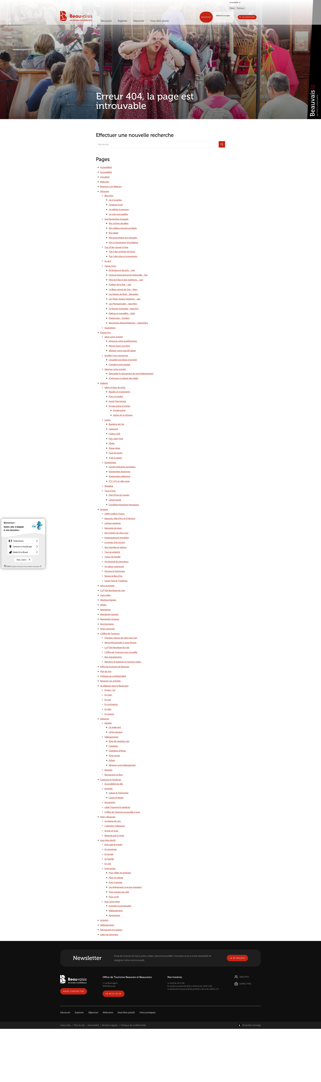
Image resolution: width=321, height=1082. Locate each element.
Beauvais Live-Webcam (111, 186)
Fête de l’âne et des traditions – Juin (126, 279)
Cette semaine (115, 732)
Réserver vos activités (110, 680)
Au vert (107, 261)
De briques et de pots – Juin (122, 270)
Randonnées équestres (119, 471)
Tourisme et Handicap (110, 779)
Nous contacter (107, 628)
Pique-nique (114, 448)
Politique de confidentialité (113, 676)
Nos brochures (107, 624)
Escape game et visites (119, 406)
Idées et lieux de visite (114, 387)
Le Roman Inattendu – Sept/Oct (124, 308)
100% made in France (114, 513)
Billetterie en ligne (223, 15)
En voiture (109, 714)
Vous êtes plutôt (108, 840)
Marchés (108, 769)
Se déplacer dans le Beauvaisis (114, 685)
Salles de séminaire (109, 934)
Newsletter (105, 609)
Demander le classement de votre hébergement (131, 373)
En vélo (107, 709)
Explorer (104, 383)
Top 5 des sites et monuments (123, 256)
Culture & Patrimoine (118, 792)
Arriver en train (111, 830)
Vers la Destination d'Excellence (123, 242)
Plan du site (105, 671)
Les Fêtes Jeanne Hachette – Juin (124, 298)
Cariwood (113, 428)
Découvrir (106, 20)
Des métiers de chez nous (116, 532)
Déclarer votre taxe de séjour (122, 350)
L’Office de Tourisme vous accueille (120, 652)
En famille (109, 858)
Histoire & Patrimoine (114, 571)
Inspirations (109, 327)
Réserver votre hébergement (122, 765)
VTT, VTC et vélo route (119, 481)
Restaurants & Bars (113, 774)
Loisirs (107, 419)
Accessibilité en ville (113, 783)
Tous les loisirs (116, 452)
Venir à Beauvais (107, 816)
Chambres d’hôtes (117, 750)
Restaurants (114, 915)
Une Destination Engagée (116, 219)
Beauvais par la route (114, 835)
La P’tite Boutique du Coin (112, 590)
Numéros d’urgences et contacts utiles (122, 661)
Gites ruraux (114, 755)
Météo (103, 604)
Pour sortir (114, 896)
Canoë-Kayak (115, 499)
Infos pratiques (107, 585)
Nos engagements (113, 657)
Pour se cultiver (116, 877)
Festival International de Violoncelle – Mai (128, 275)
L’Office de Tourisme (109, 633)
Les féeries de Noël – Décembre (123, 294)
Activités (108, 788)
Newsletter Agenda (109, 614)
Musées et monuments (119, 391)
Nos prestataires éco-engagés (123, 237)
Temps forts (110, 266)
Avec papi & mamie (113, 844)
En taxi (107, 699)
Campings (113, 746)
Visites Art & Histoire (123, 415)
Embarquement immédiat (116, 537)
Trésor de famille (112, 556)
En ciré (107, 863)
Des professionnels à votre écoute (120, 642)
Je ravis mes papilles (118, 214)
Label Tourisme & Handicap (117, 807)
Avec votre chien (112, 901)
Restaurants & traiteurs (111, 929)
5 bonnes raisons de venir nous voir (120, 637)
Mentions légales (108, 599)
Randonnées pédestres (119, 476)
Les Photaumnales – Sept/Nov (123, 303)
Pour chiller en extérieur (120, 872)
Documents (109, 802)
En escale (108, 854)
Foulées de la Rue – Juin (120, 284)
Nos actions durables (118, 223)
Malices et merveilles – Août (122, 313)
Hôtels (112, 760)
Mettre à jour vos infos (119, 345)
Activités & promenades (120, 905)
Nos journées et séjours (115, 547)
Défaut (232, 8)
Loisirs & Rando (116, 797)
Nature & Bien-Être (113, 576)
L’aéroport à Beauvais (114, 825)
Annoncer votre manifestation (123, 341)
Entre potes (109, 868)
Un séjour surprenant (114, 566)
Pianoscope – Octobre (119, 318)
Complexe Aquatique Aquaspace (124, 504)
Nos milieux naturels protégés (123, 228)
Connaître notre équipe (119, 364)
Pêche (111, 443)
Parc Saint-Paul (116, 438)
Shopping (108, 486)
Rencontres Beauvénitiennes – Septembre (128, 322)
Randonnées (110, 462)
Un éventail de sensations (116, 561)
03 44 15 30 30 (114, 993)
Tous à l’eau (110, 490)
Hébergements (111, 736)
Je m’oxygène (115, 199)
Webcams (104, 181)
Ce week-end (115, 727)
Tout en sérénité (112, 552)
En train (108, 694)
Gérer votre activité (113, 336)
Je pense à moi (116, 204)
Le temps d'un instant (114, 542)
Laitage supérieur (112, 523)
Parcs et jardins (116, 396)
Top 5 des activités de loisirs (122, 251)
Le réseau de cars (112, 821)
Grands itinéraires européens (122, 466)
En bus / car (109, 690)
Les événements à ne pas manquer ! (125, 887)
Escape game (119, 410)
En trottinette (111, 704)
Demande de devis (113, 528)
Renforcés (240, 8)
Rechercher (248, 17)
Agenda (108, 723)
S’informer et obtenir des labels (123, 378)
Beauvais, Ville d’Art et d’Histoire (119, 518)
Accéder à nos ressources (116, 355)
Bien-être (108, 195)
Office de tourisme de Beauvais (114, 666)
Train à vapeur (115, 457)
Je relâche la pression (119, 209)
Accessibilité (106, 167)
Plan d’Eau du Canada (119, 495)
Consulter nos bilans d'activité (123, 359)
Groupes (104, 509)
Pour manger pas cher (119, 891)
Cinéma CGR (114, 433)
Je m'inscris (237, 958)
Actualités (105, 177)
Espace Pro (105, 332)
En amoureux (110, 849)
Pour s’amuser (115, 882)
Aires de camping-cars (119, 741)
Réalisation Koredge (251, 1025)
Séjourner (104, 718)
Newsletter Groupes (109, 619)
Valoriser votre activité (115, 369)
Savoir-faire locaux (117, 401)
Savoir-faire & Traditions (116, 580)
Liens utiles (105, 595)
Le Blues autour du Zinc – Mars (123, 289)
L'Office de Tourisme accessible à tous (122, 812)
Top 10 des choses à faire (116, 247)
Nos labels (113, 232)
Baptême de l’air (116, 424)
